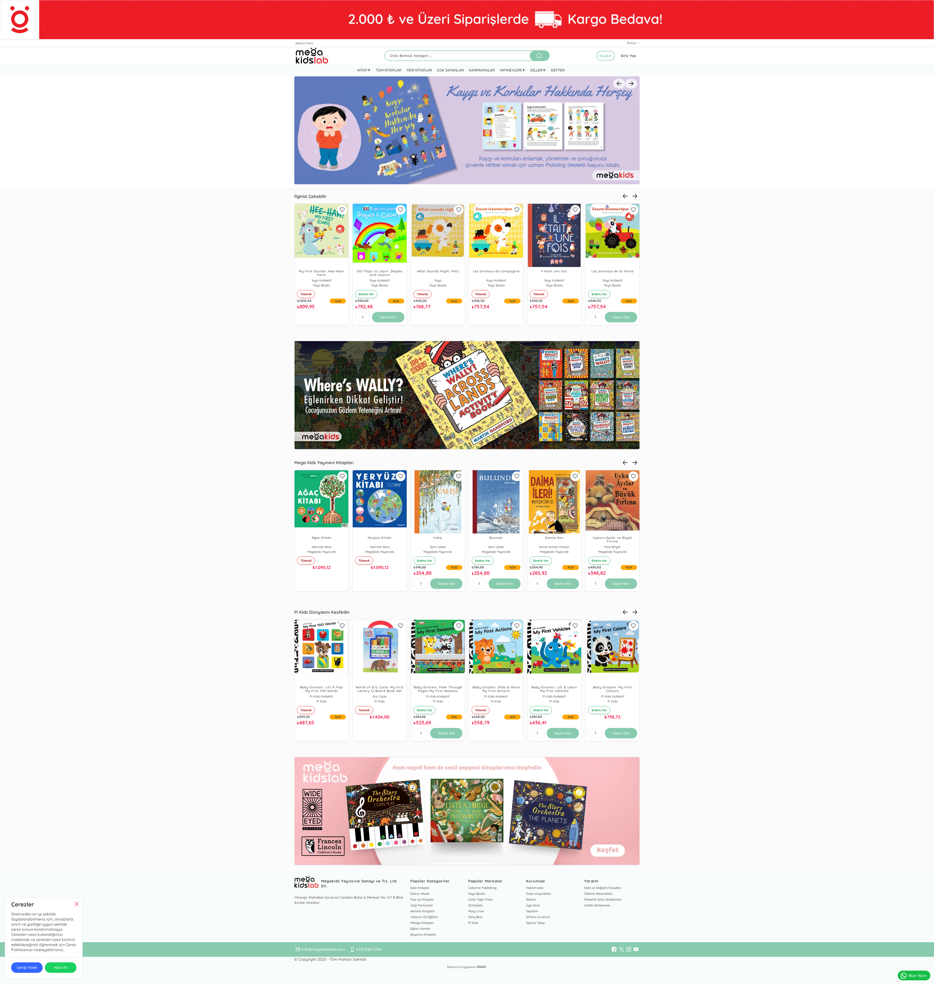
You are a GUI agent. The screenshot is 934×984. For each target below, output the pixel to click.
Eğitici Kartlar (420, 929)
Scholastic (475, 905)
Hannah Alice (323, 547)
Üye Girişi (533, 905)
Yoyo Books (476, 893)
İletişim (531, 899)
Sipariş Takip (535, 923)
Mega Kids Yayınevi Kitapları (324, 462)
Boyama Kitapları (423, 934)
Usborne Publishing (482, 888)
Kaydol (605, 55)
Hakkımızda (534, 888)
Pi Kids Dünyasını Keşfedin (322, 612)
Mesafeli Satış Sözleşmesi (602, 899)
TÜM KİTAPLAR (388, 70)
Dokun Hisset (420, 893)
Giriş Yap (628, 55)
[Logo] (312, 55)
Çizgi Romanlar (421, 905)
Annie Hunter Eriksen (556, 547)
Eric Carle (382, 696)
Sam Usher (440, 547)
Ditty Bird (475, 917)
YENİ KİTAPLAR (419, 70)
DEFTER (558, 70)
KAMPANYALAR (482, 70)
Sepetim (532, 911)
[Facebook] (614, 949)
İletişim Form (304, 43)
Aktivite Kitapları (422, 911)
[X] (621, 949)
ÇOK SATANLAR (450, 70)
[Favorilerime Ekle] (344, 210)
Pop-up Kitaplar (422, 899)
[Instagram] (628, 949)
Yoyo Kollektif (324, 280)
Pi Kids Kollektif (323, 696)
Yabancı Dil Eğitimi (424, 917)
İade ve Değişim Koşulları (602, 888)
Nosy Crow (476, 911)
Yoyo (440, 280)
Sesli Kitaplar (420, 888)
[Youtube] (636, 949)
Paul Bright (615, 547)
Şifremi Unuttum (538, 917)
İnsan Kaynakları (538, 893)
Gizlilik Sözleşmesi (597, 905)
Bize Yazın (918, 975)
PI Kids (473, 923)
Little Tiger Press (480, 899)
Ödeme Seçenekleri (598, 893)
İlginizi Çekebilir (310, 196)
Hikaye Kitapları (422, 923)
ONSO (481, 967)
